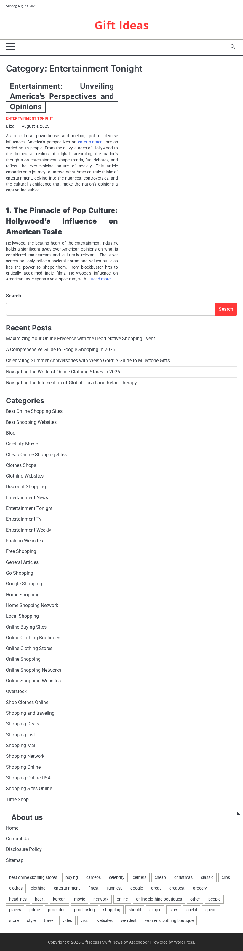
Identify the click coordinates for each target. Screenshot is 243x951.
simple (155, 909)
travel (49, 920)
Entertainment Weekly (28, 530)
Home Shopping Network (32, 605)
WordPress (184, 942)
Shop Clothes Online (27, 702)
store (14, 920)
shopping (111, 909)
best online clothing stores (33, 877)
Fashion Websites (24, 540)
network (100, 899)
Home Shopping (23, 594)
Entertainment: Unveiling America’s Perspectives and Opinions (62, 96)
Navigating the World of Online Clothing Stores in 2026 (63, 372)
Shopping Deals (22, 724)
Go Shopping (19, 573)
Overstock (16, 691)
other (195, 899)
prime (34, 909)
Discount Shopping (26, 486)
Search (13, 296)
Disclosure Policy (24, 849)
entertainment (91, 142)
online (122, 899)
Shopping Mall (21, 745)
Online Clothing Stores (29, 648)
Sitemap (14, 860)
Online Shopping (23, 659)
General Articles (22, 562)
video (67, 920)
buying (71, 877)
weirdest (129, 920)
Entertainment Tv (23, 519)
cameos (93, 877)
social (191, 909)
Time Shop (17, 799)
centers (139, 877)
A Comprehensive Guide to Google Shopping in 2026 (60, 349)
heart (40, 899)
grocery (200, 888)
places (15, 909)
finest (93, 888)
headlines (18, 899)
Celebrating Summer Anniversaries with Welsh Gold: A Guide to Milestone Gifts (88, 360)
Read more (101, 279)
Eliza (10, 126)
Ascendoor (139, 942)
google (136, 888)
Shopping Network (25, 756)
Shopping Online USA (28, 778)
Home (12, 828)
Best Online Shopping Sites (34, 411)
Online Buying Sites (26, 627)
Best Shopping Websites (31, 422)
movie (79, 899)
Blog (10, 433)
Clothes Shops (21, 465)
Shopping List (20, 735)
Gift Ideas (122, 25)
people (214, 899)
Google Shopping (24, 584)
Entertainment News (27, 497)
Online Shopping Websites (33, 681)
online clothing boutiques (159, 899)
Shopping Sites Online (29, 788)
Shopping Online (23, 767)
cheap (160, 877)
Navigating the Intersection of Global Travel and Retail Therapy (71, 383)
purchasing (84, 909)
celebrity (116, 877)
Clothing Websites (25, 476)
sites (174, 909)
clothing (38, 888)
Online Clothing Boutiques (33, 638)
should (135, 909)
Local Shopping (22, 616)
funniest (114, 888)
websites (104, 920)
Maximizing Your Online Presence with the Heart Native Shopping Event (80, 338)
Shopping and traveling (30, 713)
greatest (177, 888)
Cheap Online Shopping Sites (36, 454)
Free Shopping (21, 551)
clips (226, 877)
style (31, 920)
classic (207, 877)
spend (211, 909)
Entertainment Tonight (29, 118)
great (156, 888)
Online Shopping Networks (33, 670)
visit (84, 920)
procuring (57, 909)
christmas (183, 877)
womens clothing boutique (169, 920)
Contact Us (17, 838)
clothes (16, 888)
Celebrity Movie (22, 443)
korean (59, 899)
